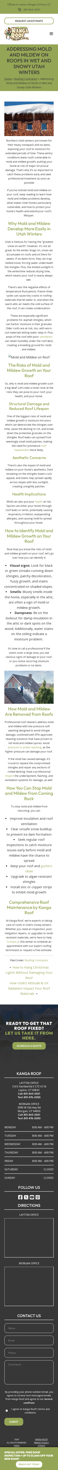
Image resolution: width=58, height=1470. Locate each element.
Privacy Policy (41, 1442)
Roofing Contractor (26, 79)
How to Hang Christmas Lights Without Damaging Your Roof (29, 972)
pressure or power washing (24, 747)
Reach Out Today (29, 1464)
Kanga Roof (41, 1439)
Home (8, 79)
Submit (13, 1421)
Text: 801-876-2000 (29, 1097)
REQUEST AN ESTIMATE (29, 21)
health (39, 501)
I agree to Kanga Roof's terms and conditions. (30, 1410)
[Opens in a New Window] (20, 1197)
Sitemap (41, 1445)
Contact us (13, 941)
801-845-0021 (32, 9)
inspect (9, 776)
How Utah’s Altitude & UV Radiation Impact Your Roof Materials (29, 988)
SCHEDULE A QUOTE (29, 1045)
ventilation (45, 337)
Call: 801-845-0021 (29, 1093)
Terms (16, 1445)
